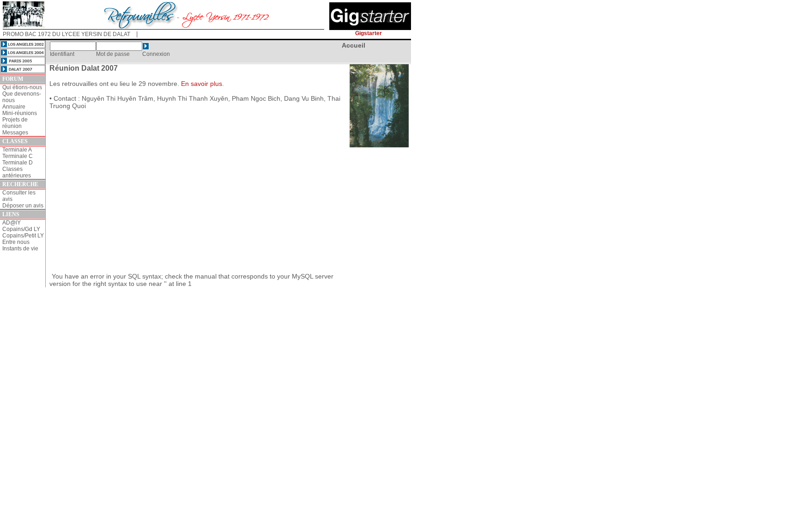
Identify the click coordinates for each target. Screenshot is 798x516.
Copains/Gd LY (21, 229)
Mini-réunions (19, 113)
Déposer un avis (22, 205)
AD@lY (11, 222)
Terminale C (17, 156)
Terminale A (17, 149)
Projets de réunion (15, 122)
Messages (15, 132)
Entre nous (16, 242)
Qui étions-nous (22, 87)
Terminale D (17, 162)
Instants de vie (20, 248)
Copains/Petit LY (23, 235)
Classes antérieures (16, 172)
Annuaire (13, 106)
